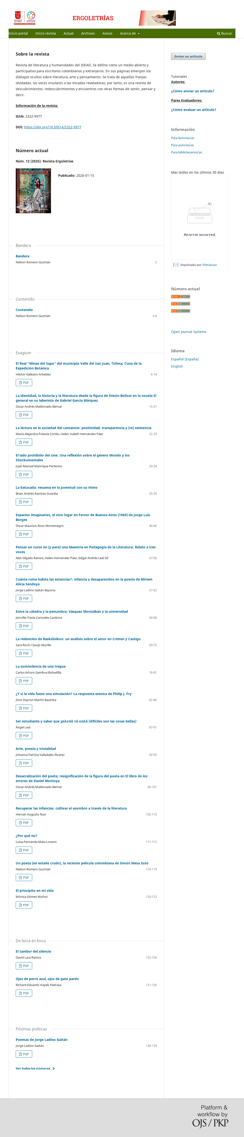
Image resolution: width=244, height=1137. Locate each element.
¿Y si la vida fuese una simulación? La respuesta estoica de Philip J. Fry (74, 693)
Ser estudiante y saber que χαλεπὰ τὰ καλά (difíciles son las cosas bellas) (76, 721)
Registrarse (213, 3)
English (177, 366)
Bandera (22, 256)
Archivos (88, 33)
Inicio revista (46, 33)
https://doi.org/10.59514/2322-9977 (52, 127)
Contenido (24, 309)
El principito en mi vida (35, 890)
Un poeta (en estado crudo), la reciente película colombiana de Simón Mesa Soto (82, 863)
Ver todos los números (33, 1068)
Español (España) (185, 359)
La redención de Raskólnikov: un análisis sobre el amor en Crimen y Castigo (78, 639)
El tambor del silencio (33, 951)
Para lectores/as (182, 138)
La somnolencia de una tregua (41, 666)
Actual (69, 33)
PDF (25, 382)
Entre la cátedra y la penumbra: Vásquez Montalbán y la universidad (72, 611)
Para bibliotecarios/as (186, 152)
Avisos (107, 33)
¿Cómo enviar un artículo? (192, 91)
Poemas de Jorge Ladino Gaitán (41, 1039)
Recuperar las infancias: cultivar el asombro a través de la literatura (71, 808)
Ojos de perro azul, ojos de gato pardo (47, 978)
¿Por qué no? (26, 835)
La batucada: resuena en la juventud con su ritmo (56, 487)
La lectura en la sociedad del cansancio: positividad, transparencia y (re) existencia (83, 428)
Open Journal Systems (188, 331)
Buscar (226, 33)
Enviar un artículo (188, 56)
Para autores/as (182, 145)
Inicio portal (18, 33)
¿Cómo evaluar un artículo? (193, 109)
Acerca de (128, 33)
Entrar (231, 3)
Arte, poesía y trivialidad (36, 748)
